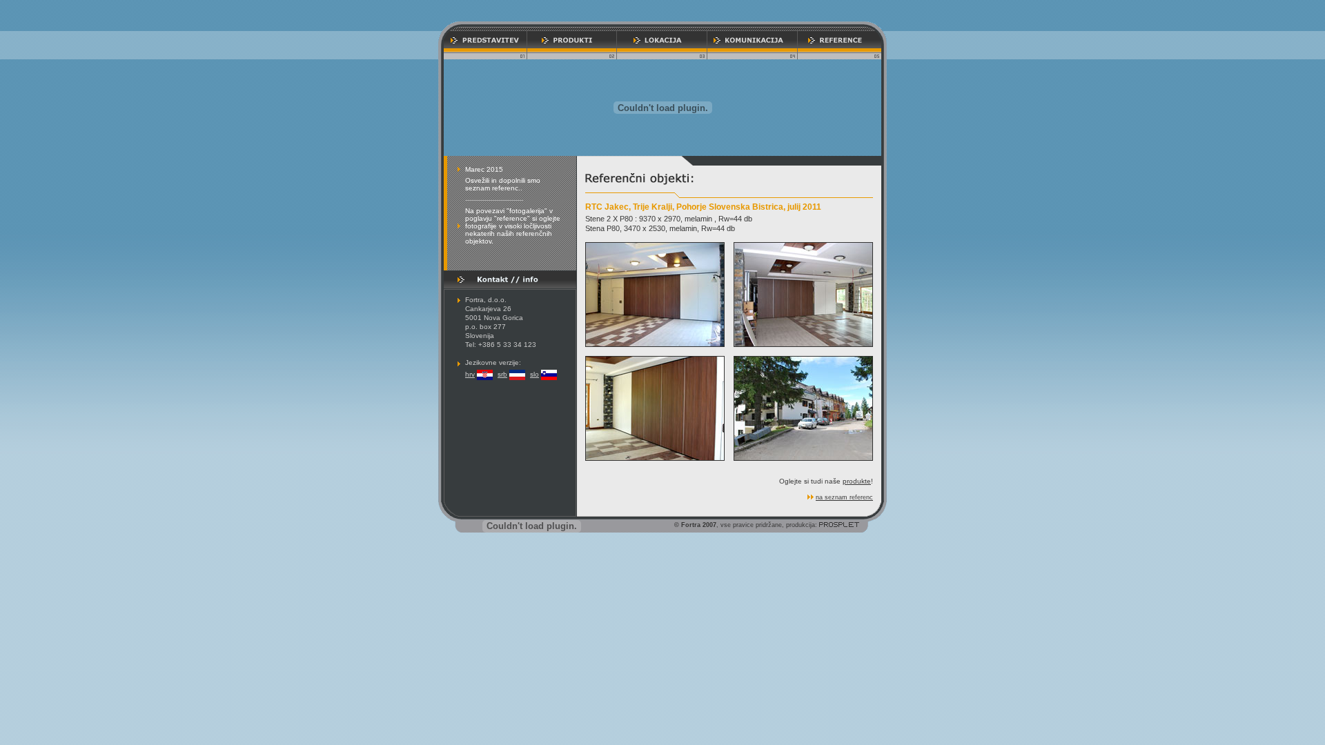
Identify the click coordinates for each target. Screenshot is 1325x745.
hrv (470, 374)
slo (534, 374)
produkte (857, 481)
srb (502, 374)
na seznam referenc (844, 497)
